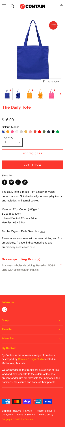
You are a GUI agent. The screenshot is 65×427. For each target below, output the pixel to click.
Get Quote (7, 414)
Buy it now (32, 164)
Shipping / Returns (11, 410)
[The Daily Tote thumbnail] (7, 94)
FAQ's (28, 410)
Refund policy (46, 414)
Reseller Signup (44, 410)
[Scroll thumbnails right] (60, 94)
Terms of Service (26, 414)
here (42, 231)
